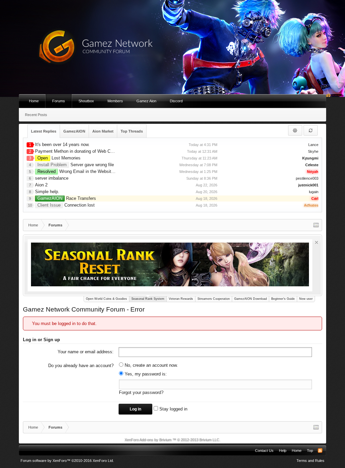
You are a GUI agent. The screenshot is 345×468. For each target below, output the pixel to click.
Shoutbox (86, 101)
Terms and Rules (310, 461)
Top (310, 450)
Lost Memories (59, 157)
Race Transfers (66, 198)
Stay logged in (172, 408)
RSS (320, 450)
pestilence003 (307, 178)
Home (34, 101)
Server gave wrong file (75, 164)
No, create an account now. (150, 365)
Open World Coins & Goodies (106, 298)
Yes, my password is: (145, 373)
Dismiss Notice (316, 242)
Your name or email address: (86, 351)
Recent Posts (36, 115)
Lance (313, 145)
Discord (176, 101)
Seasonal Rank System (147, 298)
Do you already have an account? (81, 365)
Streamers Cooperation (213, 298)
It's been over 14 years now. (62, 144)
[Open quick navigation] (316, 225)
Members (115, 101)
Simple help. (47, 191)
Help (282, 450)
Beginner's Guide (283, 298)
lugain (313, 192)
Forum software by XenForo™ (67, 461)
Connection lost (66, 205)
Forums (58, 101)
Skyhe (313, 151)
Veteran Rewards (181, 298)
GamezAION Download (250, 298)
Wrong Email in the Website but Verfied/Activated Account (105, 171)
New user (306, 298)
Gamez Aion (146, 101)
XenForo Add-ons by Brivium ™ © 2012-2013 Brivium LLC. (172, 440)
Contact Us (264, 450)
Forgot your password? (141, 392)
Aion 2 (41, 184)
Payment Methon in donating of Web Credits (78, 151)
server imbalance (51, 178)
